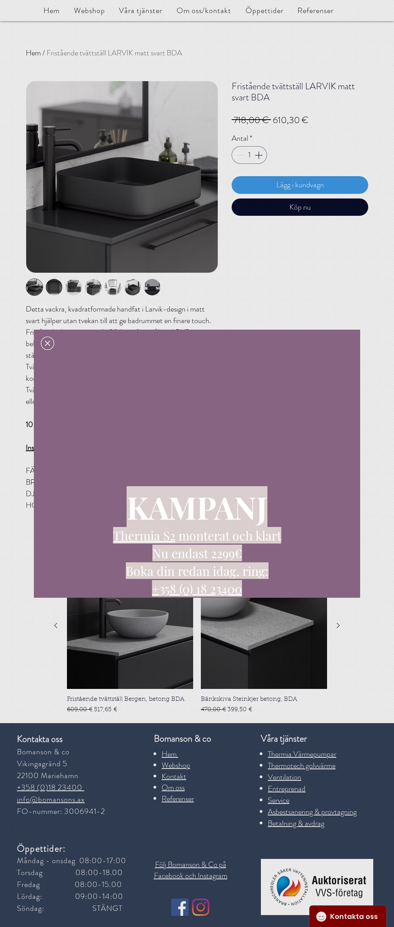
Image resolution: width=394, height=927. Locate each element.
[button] (47, 343)
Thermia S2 (144, 535)
